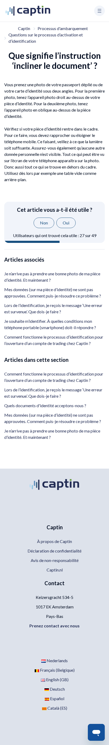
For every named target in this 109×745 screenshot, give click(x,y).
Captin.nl (55, 569)
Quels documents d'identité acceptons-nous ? (45, 405)
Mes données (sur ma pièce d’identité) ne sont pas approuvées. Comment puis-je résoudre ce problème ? (52, 292)
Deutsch (57, 688)
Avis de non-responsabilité (55, 560)
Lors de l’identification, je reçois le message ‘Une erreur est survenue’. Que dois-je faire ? (53, 308)
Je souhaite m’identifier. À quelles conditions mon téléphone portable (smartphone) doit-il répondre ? (50, 324)
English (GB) (57, 679)
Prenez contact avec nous (54, 625)
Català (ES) (57, 707)
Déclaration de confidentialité (54, 550)
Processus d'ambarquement (63, 28)
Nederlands (57, 660)
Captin (24, 28)
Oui (66, 222)
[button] (99, 11)
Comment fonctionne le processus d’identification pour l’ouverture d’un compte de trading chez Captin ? (53, 340)
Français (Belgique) (57, 669)
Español (56, 698)
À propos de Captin (54, 541)
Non (44, 222)
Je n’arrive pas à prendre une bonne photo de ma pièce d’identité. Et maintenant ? (52, 276)
